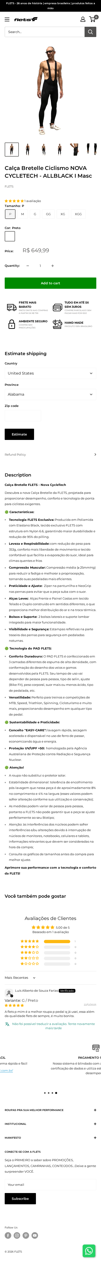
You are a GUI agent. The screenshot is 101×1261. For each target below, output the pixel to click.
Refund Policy (15, 454)
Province (12, 385)
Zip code (12, 406)
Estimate (19, 434)
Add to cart (50, 283)
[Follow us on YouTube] (34, 1235)
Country (11, 363)
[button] (14, 201)
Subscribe (20, 1199)
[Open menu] (7, 19)
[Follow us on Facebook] (8, 1235)
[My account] (83, 19)
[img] (14, 1005)
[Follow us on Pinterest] (26, 1235)
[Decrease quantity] (28, 266)
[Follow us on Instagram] (17, 1235)
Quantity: (12, 265)
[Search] (90, 32)
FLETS (9, 186)
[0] (92, 19)
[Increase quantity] (53, 266)
